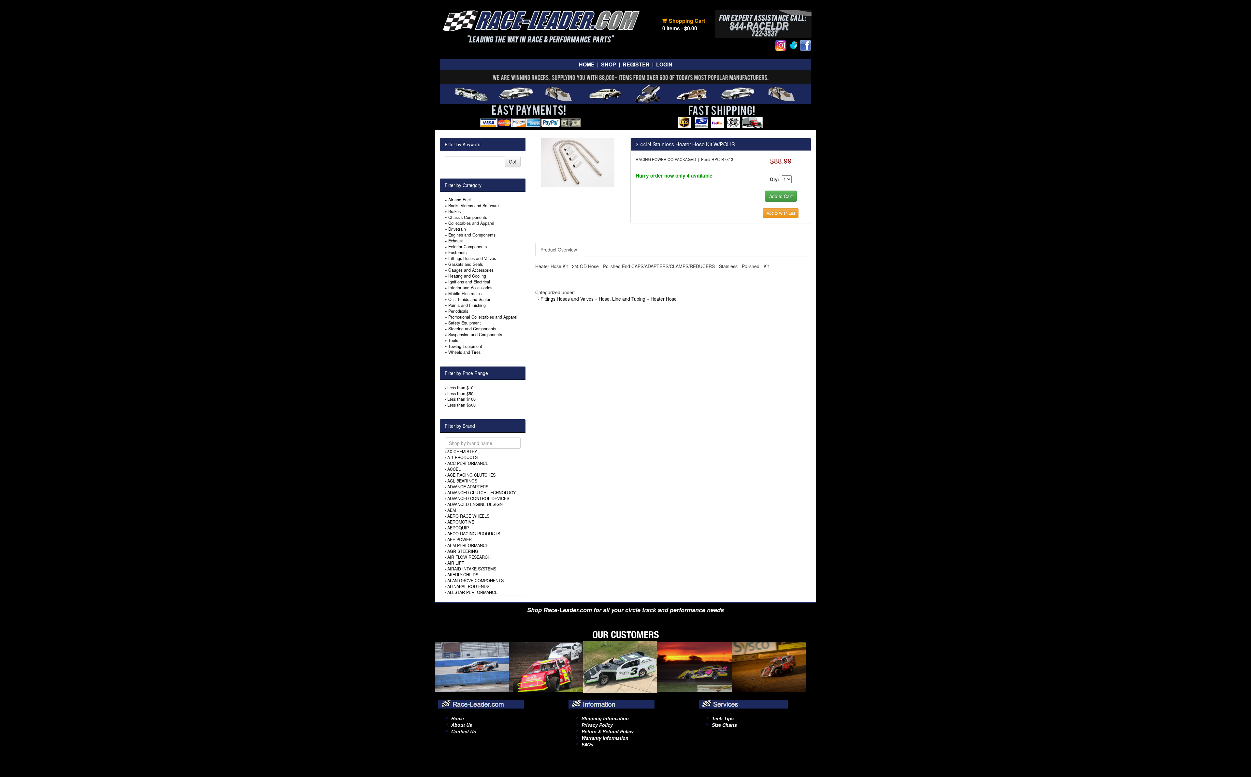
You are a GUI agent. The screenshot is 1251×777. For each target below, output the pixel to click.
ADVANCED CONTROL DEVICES (478, 498)
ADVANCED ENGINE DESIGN (475, 504)
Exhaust (455, 241)
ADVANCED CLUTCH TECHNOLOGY (481, 493)
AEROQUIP (458, 528)
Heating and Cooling (467, 276)
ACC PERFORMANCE (467, 463)
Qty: (774, 179)
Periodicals (458, 311)
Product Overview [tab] (558, 249)
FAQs (587, 744)
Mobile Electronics (465, 293)
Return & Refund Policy (608, 731)
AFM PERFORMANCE (467, 545)
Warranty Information (605, 738)
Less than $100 (461, 399)
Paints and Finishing (467, 305)
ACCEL (454, 469)
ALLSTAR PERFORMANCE (472, 592)
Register (636, 64)
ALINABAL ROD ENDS (468, 586)
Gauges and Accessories (471, 270)
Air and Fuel (459, 200)
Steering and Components (472, 329)
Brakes (454, 211)
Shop (608, 64)
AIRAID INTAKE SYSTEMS (471, 569)
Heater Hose (664, 298)
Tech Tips (723, 718)
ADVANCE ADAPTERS (467, 487)
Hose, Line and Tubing (622, 298)
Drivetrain (457, 229)
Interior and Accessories (470, 288)
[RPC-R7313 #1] (577, 161)
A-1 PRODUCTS (462, 457)
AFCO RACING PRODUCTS (473, 534)
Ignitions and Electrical (469, 282)
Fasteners (457, 252)
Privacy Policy (597, 725)
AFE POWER (459, 539)
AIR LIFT (455, 563)
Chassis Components (467, 217)
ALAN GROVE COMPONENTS (475, 580)
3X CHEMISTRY (462, 451)
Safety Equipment (464, 323)
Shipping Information (605, 718)
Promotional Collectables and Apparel (482, 317)
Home (587, 64)
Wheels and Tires (464, 352)
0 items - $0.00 (679, 28)
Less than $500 (461, 405)
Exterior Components (467, 247)
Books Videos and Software (473, 206)
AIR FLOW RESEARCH (469, 557)
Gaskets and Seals (465, 264)
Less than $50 (460, 393)
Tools (453, 340)
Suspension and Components (475, 335)
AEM (451, 510)
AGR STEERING (462, 551)
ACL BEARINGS (462, 481)
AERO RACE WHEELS (468, 516)
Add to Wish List (781, 213)
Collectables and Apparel (471, 223)
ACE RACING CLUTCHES (471, 475)
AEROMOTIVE (460, 522)
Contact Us (463, 731)
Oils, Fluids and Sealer (469, 299)
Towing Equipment (465, 346)
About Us (461, 725)
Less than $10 (460, 388)
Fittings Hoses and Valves (472, 258)
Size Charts (724, 725)
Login (664, 64)
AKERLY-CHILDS (462, 575)
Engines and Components (472, 235)
